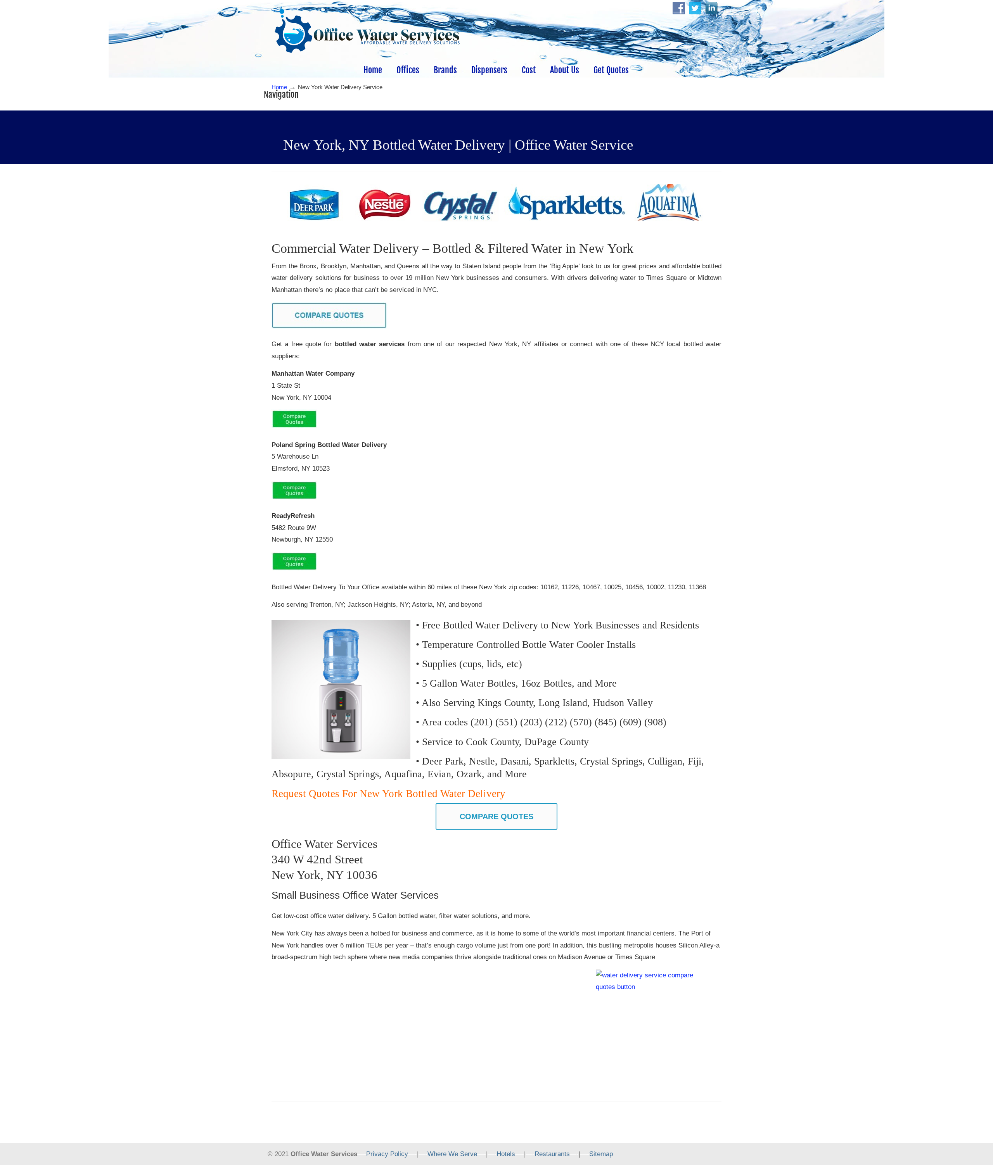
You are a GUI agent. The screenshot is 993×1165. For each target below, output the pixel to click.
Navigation (281, 94)
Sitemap (601, 1154)
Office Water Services (367, 31)
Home (279, 87)
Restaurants (552, 1154)
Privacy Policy (387, 1154)
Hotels (505, 1154)
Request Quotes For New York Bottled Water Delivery (390, 793)
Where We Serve (452, 1154)
